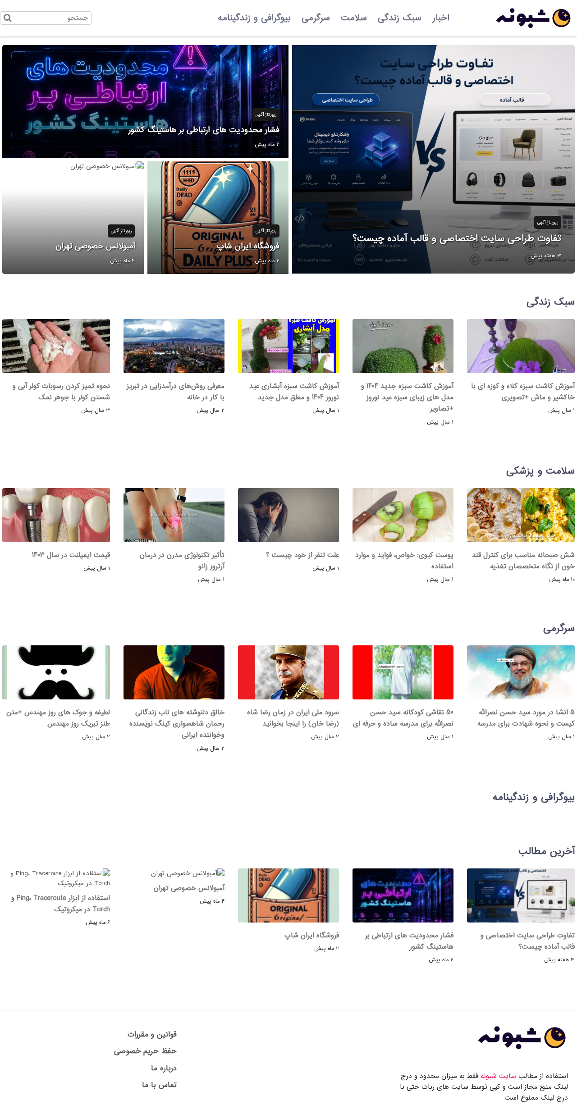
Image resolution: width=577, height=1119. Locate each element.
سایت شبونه (498, 1076)
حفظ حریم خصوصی (145, 1051)
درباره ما (164, 1068)
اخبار (440, 18)
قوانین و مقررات (152, 1034)
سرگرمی (316, 18)
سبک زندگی (399, 18)
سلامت (354, 18)
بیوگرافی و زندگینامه (254, 18)
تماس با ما (159, 1085)
